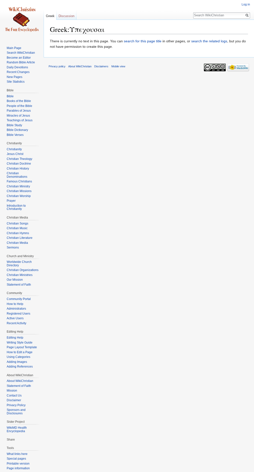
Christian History (18, 168)
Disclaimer (14, 400)
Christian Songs (17, 223)
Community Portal (19, 299)
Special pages (16, 458)
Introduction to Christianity (16, 207)
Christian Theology (19, 159)
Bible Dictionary (17, 130)
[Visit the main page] (22, 20)
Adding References (20, 366)
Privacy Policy (16, 405)
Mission (12, 390)
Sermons (13, 247)
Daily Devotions (17, 67)
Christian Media (17, 243)
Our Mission (15, 279)
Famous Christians (19, 181)
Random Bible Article (21, 62)
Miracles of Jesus (18, 115)
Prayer (11, 200)
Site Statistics (16, 81)
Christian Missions (19, 191)
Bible (10, 96)
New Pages (14, 77)
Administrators (16, 308)
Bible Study (14, 125)
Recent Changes (18, 72)
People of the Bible (19, 106)
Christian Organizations (22, 270)
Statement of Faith (19, 284)
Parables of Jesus (19, 110)
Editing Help (15, 337)
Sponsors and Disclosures (16, 411)
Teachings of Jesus (19, 120)
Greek (50, 16)
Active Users (15, 318)
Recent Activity (16, 323)
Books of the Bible (19, 101)
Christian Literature (19, 238)
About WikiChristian (20, 381)
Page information (18, 468)
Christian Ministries (19, 275)
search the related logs (209, 41)
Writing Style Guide (19, 342)
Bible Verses (15, 135)
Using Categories (18, 357)
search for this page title (142, 41)
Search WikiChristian (21, 52)
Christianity (14, 149)
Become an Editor (19, 57)
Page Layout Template (22, 347)
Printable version (18, 463)
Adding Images (17, 362)
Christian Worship (19, 196)
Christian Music (17, 228)
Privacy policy (57, 66)
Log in (246, 4)
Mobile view (118, 66)
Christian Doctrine (19, 163)
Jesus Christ (15, 154)
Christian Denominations (17, 175)
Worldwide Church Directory (19, 263)
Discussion (66, 16)
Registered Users (18, 313)
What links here (17, 454)
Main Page (14, 48)
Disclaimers (101, 66)
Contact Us (14, 395)
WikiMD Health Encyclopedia (17, 429)
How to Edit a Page (19, 352)
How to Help (15, 304)
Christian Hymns (18, 233)
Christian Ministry (18, 186)
